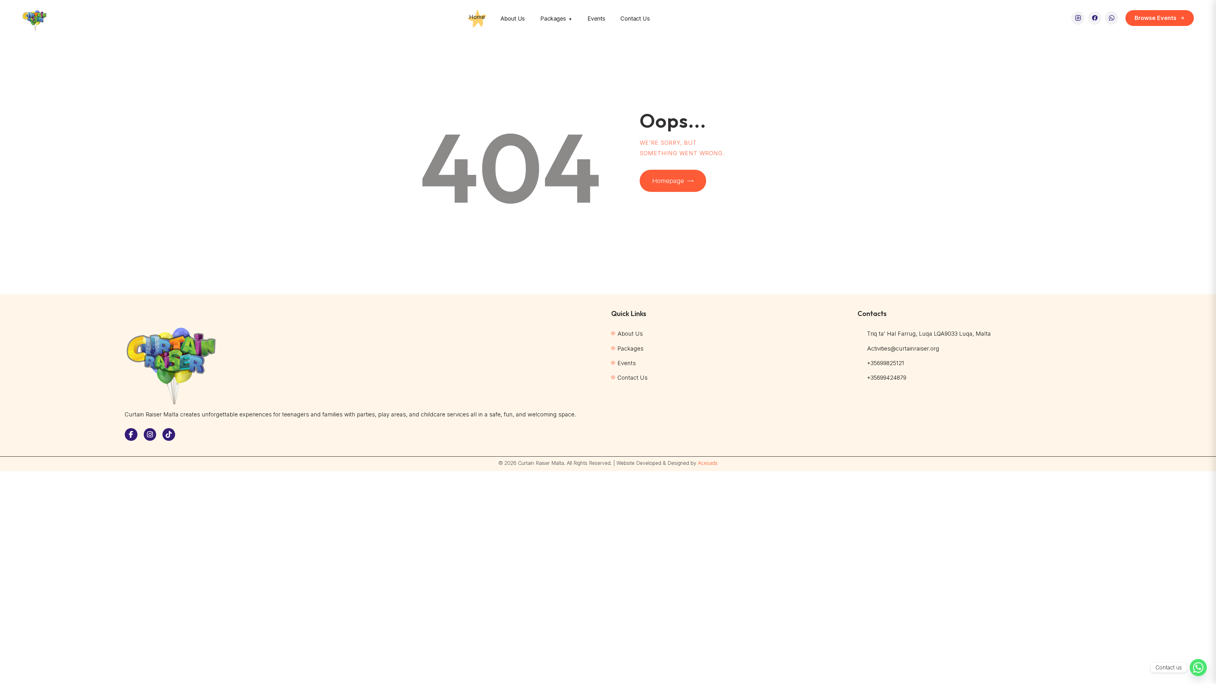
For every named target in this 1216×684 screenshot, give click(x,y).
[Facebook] (1094, 18)
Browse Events (1155, 18)
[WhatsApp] (1111, 18)
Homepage (668, 181)
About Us (512, 18)
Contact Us (634, 18)
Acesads (708, 463)
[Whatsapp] (1198, 667)
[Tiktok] (168, 434)
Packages (556, 18)
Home (476, 17)
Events (596, 18)
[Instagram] (1078, 18)
